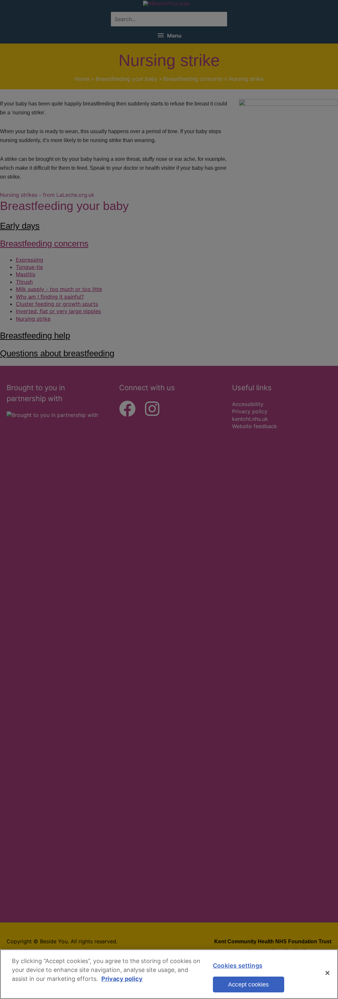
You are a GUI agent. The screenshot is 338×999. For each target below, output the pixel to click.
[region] (169, 974)
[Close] (327, 973)
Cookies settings (237, 965)
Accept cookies (248, 984)
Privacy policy (122, 978)
